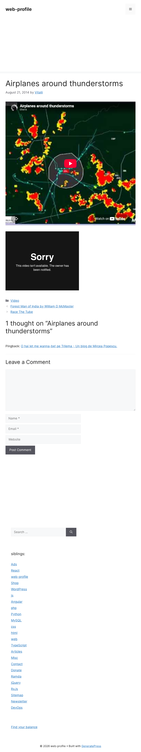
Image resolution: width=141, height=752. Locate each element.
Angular (16, 602)
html (14, 633)
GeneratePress (91, 746)
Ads (14, 564)
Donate (16, 670)
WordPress (19, 589)
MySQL (16, 620)
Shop (15, 583)
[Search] (71, 532)
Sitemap (17, 695)
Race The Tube (21, 312)
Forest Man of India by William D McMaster (42, 306)
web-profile (19, 9)
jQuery (16, 683)
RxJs (14, 689)
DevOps (17, 707)
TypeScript (19, 645)
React (15, 570)
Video (14, 300)
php (14, 608)
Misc (14, 658)
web (14, 639)
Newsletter (19, 701)
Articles (16, 651)
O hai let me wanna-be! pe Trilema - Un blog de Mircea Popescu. (69, 346)
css (13, 626)
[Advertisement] (70, 45)
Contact (17, 664)
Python (16, 614)
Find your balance (24, 727)
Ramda (16, 676)
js (12, 595)
